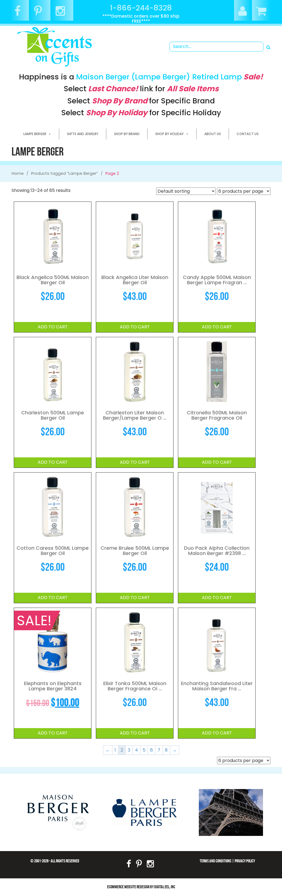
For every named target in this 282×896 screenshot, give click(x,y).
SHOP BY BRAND (127, 134)
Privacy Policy (245, 861)
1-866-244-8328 (141, 7)
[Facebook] (20, 13)
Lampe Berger (34, 134)
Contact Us (248, 134)
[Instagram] (62, 13)
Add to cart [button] (53, 327)
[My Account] (242, 13)
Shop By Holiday (169, 134)
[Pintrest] (40, 13)
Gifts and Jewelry (82, 134)
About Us (212, 134)
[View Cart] (261, 13)
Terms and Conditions (215, 861)
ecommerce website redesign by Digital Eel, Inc (141, 886)
